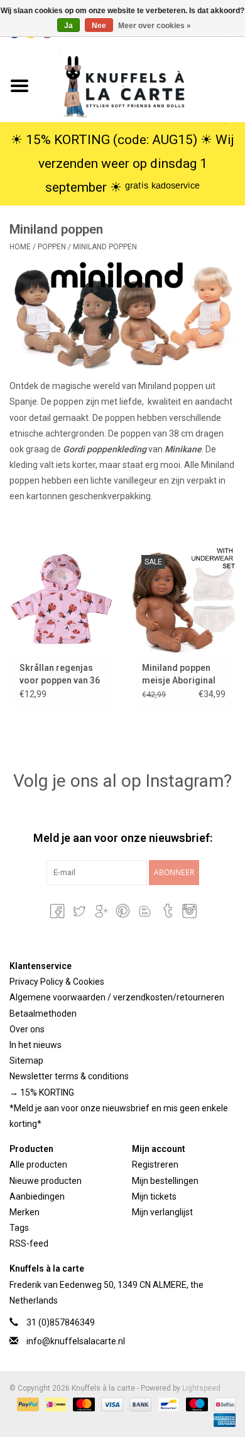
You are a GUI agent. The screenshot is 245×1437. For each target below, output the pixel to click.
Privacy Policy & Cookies (56, 982)
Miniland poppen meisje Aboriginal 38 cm (178, 675)
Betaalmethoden (43, 1014)
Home (20, 246)
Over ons (27, 1029)
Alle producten (38, 1164)
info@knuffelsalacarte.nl (75, 1341)
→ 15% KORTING (41, 1092)
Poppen (53, 246)
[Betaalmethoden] (27, 1403)
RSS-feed (28, 1243)
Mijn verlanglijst (162, 1212)
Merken (24, 1212)
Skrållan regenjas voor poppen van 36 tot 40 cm (59, 675)
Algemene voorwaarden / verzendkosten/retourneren (116, 997)
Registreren (155, 1164)
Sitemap (26, 1061)
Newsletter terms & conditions (69, 1076)
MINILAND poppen (105, 246)
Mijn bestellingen (165, 1181)
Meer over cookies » (154, 25)
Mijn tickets (154, 1196)
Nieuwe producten (45, 1181)
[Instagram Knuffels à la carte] (188, 911)
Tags (19, 1228)
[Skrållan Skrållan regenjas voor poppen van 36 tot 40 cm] (61, 600)
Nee (99, 25)
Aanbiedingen (37, 1196)
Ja (68, 25)
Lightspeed (201, 1388)
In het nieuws (35, 1045)
